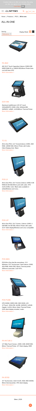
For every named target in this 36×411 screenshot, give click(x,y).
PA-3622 (5, 63)
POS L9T (5, 220)
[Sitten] (11, 11)
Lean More (17, 6)
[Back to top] (30, 405)
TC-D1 (4, 140)
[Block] (30, 31)
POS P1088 (6, 300)
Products (10, 16)
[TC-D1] (18, 124)
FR (33, 11)
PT (30, 11)
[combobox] (7, 34)
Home (3, 16)
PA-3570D (5, 377)
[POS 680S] (18, 243)
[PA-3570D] (18, 362)
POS (16, 16)
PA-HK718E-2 (7, 341)
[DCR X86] (18, 88)
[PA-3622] (18, 46)
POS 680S (6, 259)
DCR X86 (5, 102)
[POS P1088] (18, 287)
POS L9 (5, 179)
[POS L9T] (18, 207)
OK (23, 6)
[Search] (23, 11)
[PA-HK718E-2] (18, 327)
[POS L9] (18, 166)
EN (27, 11)
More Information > (8, 72)
